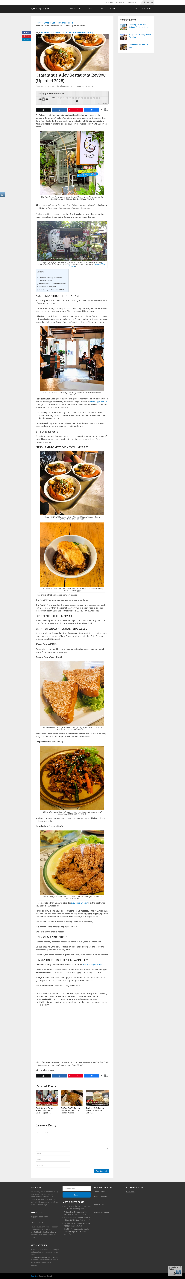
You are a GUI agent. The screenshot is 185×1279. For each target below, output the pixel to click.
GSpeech (104, 103)
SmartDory (40, 8)
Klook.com (130, 1192)
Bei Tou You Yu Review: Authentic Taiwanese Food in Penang (71, 1110)
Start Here (109, 2)
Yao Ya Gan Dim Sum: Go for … (138, 45)
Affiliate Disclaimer (101, 1212)
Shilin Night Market (98, 402)
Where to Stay (96, 9)
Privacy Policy (99, 1204)
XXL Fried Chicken (79, 903)
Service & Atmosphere (48, 287)
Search (76, 1195)
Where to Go (75, 9)
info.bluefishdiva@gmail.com (44, 1232)
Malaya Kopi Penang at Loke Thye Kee (139, 35)
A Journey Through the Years (50, 278)
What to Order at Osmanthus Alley (52, 284)
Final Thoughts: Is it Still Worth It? (52, 290)
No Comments (86, 86)
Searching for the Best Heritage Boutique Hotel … (138, 26)
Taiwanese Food (66, 86)
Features (119, 2)
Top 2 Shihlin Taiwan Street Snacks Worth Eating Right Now (45, 1110)
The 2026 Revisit (45, 281)
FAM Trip (133, 9)
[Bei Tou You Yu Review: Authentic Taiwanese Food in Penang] (72, 1098)
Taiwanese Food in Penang (81, 32)
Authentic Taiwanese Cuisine (54, 32)
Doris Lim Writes (101, 1196)
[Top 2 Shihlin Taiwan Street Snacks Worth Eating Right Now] (47, 1098)
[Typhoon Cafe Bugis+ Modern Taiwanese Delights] (97, 1098)
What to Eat (116, 9)
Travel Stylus (99, 1192)
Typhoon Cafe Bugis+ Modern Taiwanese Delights (95, 1110)
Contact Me (130, 2)
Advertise (146, 9)
